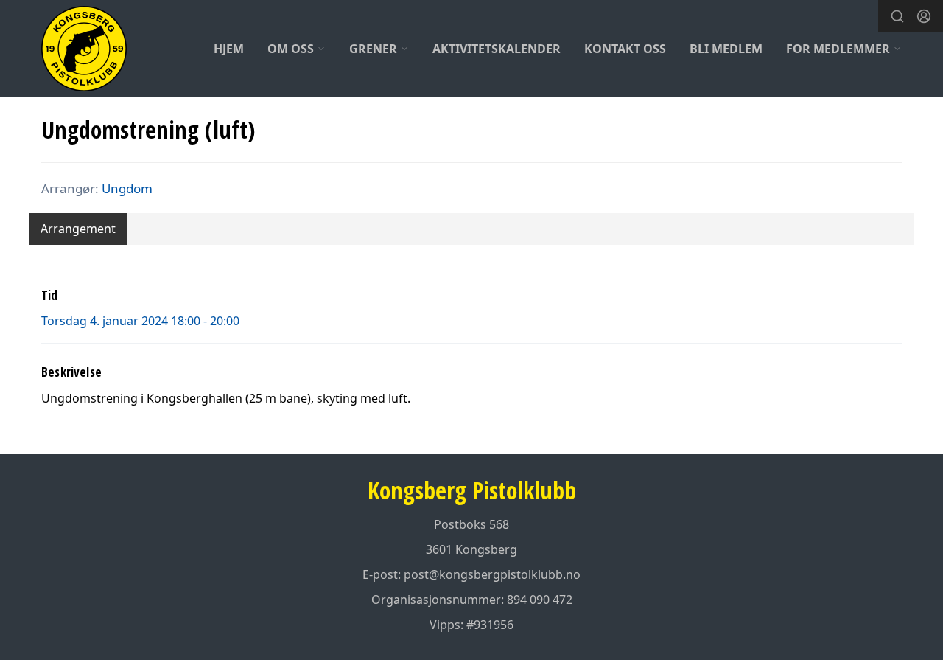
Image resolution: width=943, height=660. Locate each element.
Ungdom (127, 188)
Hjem (229, 48)
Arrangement (78, 228)
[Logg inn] (924, 16)
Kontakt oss (625, 48)
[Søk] (897, 16)
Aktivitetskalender (496, 48)
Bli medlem (726, 48)
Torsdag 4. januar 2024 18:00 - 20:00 (140, 321)
